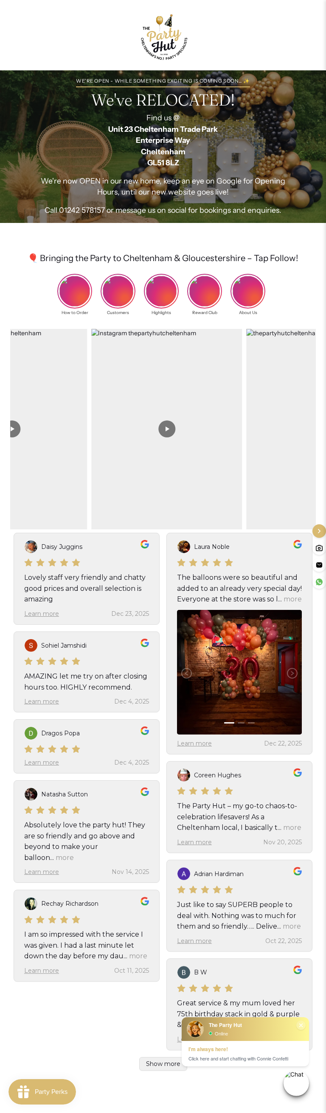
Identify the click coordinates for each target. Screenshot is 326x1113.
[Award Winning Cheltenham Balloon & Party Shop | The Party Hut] (163, 35)
